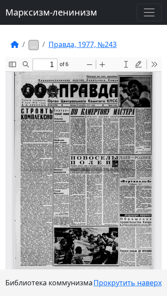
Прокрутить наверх (128, 283)
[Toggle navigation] (149, 12)
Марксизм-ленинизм (51, 12)
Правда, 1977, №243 (83, 44)
